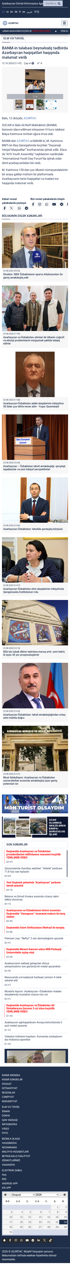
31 (10, 1232)
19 (29, 1222)
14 (48, 1217)
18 (21, 1222)
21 (48, 1222)
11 (21, 1217)
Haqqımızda (9, 1143)
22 (57, 1222)
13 (40, 1217)
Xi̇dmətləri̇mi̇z (11, 1160)
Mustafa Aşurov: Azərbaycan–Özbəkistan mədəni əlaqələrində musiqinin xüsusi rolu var (33, 993)
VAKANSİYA (8, 1164)
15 (57, 1217)
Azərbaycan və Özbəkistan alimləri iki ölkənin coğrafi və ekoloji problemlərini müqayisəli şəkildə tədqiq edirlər (33, 340)
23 (65, 1222)
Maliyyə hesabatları (15, 1151)
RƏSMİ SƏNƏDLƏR (12, 1079)
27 (40, 1227)
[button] (35, 84)
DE (16, 11)
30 (65, 1227)
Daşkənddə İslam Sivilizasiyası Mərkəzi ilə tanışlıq (35, 927)
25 (21, 1227)
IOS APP (6, 1187)
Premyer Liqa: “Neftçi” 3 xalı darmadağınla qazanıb (34, 938)
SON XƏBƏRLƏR (17, 844)
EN (11, 11)
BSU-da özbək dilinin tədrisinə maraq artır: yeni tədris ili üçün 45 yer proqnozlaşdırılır (34, 653)
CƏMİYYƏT (8, 1096)
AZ (3, 11)
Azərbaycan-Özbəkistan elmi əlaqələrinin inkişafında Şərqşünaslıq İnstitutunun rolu (33, 590)
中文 (36, 11)
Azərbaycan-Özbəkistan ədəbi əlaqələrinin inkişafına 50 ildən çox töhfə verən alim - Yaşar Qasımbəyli (33, 405)
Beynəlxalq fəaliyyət (16, 1156)
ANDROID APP (10, 1183)
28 (48, 1227)
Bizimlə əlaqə (11, 1138)
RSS (4, 1179)
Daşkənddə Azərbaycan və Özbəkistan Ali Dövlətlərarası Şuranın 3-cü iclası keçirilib (30, 1008)
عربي (30, 11)
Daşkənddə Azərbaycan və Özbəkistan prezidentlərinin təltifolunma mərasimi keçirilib (33, 854)
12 (29, 1217)
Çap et (28, 63)
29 (57, 1227)
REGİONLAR (8, 1092)
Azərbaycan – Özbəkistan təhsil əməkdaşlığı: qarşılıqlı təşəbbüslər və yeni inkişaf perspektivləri (34, 468)
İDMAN (6, 1111)
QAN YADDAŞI (10, 1120)
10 (10, 1217)
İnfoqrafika (9, 1124)
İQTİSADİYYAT (9, 1088)
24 (10, 1227)
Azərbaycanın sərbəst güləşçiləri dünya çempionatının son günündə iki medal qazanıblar (33, 965)
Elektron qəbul (12, 1170)
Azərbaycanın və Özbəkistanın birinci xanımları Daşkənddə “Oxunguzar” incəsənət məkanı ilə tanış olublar (35, 913)
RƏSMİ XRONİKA (11, 1075)
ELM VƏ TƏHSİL (13, 38)
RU (7, 11)
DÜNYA (6, 1115)
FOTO (5, 1133)
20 (40, 1222)
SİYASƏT (7, 1083)
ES (23, 11)
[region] (36, 956)
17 (10, 1222)
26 (29, 1227)
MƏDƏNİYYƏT (9, 1101)
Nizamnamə (9, 1147)
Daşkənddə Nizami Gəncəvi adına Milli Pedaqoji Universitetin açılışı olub (33, 951)
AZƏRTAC (30, 118)
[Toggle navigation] (63, 23)
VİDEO (5, 1128)
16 (65, 1217)
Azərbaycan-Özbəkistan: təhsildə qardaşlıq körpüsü (33, 529)
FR (20, 11)
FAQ (4, 1174)
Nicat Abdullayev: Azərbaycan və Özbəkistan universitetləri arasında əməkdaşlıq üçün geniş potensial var (30, 780)
